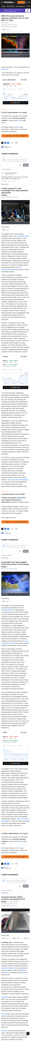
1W (6, 89)
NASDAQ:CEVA (7, 610)
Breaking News (20, 6)
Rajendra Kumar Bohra (11, 173)
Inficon (6, 972)
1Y (15, 89)
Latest (3, 6)
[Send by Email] (16, 143)
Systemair (4, 997)
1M (9, 89)
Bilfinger (24, 970)
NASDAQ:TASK (23, 236)
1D (3, 89)
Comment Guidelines (6, 169)
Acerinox (4, 1030)
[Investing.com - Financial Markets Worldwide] (9, 2)
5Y (18, 89)
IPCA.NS (4, 69)
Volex (3, 1014)
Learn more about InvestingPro (17, 479)
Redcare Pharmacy (7, 968)
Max (21, 89)
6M (12, 89)
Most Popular (11, 6)
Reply (4, 181)
